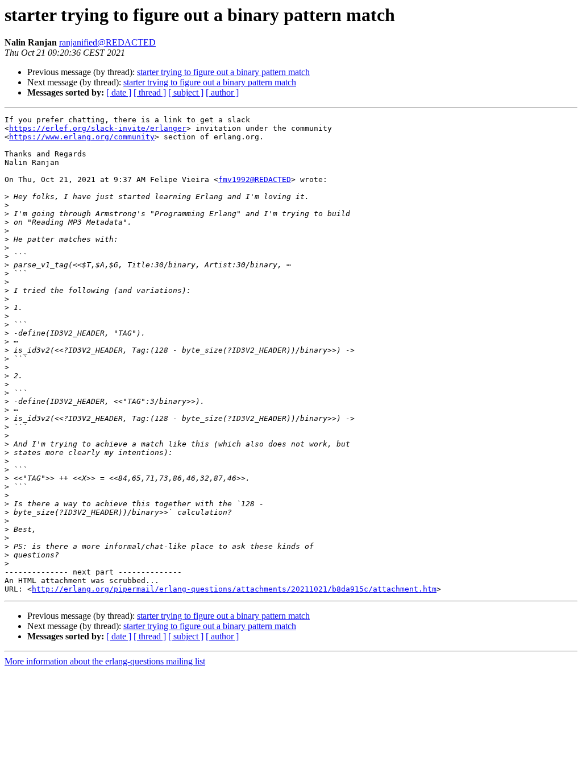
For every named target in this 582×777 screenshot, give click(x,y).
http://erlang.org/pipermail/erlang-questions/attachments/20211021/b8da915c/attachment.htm (234, 589)
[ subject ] (185, 92)
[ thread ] (150, 92)
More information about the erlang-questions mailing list (105, 661)
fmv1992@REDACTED (254, 179)
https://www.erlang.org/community (82, 137)
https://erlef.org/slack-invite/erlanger (97, 128)
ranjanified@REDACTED (107, 42)
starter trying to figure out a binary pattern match (223, 72)
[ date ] (118, 92)
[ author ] (222, 92)
